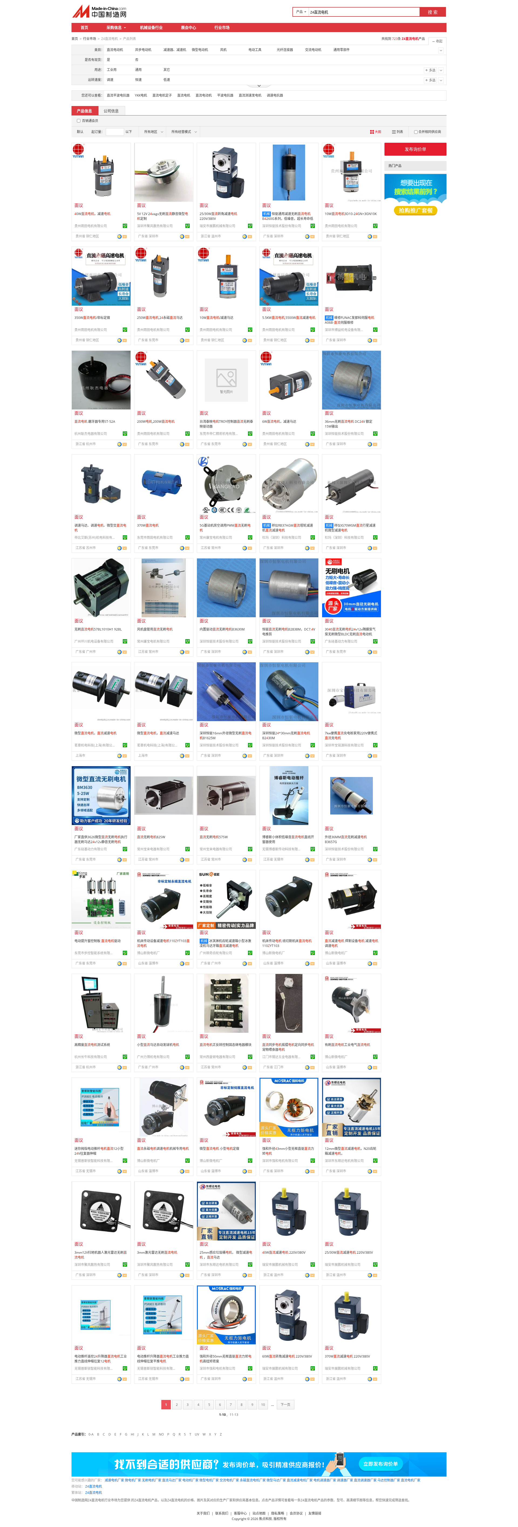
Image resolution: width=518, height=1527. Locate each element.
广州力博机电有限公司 (153, 1057)
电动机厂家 (190, 1480)
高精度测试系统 (92, 1044)
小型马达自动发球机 (158, 1044)
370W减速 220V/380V (347, 1356)
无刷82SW (151, 837)
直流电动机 (204, 95)
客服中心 (240, 1513)
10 (263, 1404)
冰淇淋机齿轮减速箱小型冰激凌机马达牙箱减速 (225, 943)
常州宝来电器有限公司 (153, 849)
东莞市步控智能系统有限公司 (94, 953)
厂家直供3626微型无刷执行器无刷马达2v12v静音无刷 (100, 839)
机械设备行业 (151, 27)
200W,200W (156, 421)
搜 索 (433, 12)
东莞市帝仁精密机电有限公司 (220, 433)
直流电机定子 (162, 95)
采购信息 (114, 27)
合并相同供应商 (429, 131)
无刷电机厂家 (151, 1480)
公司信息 (111, 110)
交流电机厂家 (229, 1480)
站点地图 (259, 1513)
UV (197, 1434)
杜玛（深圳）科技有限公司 (281, 537)
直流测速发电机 (250, 95)
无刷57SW (214, 837)
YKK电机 (141, 95)
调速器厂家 (345, 1480)
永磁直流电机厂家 (253, 1480)
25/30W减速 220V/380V (349, 1252)
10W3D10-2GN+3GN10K (351, 214)
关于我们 (203, 1513)
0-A (91, 1434)
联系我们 (221, 1513)
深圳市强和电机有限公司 (280, 1160)
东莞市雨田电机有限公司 (155, 537)
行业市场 (222, 27)
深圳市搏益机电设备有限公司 (345, 330)
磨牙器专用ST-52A (94, 421)
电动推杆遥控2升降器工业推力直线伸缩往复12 (100, 1359)
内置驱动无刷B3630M (222, 629)
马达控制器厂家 (388, 1480)
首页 (84, 27)
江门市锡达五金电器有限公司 (282, 1057)
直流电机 (183, 95)
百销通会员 (90, 120)
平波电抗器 (225, 95)
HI (132, 1434)
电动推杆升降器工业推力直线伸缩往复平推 (163, 1359)
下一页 (285, 1404)
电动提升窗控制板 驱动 (97, 941)
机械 (266, 214)
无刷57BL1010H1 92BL (98, 629)
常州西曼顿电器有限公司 (217, 1057)
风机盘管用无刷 (155, 629)
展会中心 (188, 27)
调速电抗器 (275, 95)
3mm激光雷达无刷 (157, 1252)
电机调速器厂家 (324, 1480)
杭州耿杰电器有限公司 (90, 433)
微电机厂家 (133, 1480)
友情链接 (314, 1513)
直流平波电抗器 (118, 95)
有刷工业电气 (347, 1044)
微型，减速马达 (158, 733)
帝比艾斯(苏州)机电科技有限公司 (94, 537)
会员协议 (296, 1513)
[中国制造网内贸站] (99, 11)
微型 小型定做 (219, 1148)
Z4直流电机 (93, 1486)
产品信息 (84, 110)
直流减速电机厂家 (300, 1480)
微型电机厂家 (209, 1480)
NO (161, 1434)
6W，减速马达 (279, 421)
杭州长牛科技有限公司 (90, 1057)
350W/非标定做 (92, 317)
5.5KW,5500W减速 (288, 317)
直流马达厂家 (172, 1480)
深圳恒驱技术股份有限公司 (281, 226)
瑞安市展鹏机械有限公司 (217, 226)
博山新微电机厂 (148, 953)
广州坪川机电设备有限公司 (93, 641)
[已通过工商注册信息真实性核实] (125, 226)
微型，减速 (95, 733)
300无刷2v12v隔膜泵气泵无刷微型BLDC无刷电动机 (350, 631)
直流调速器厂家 (365, 1480)
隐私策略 (277, 1513)
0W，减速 (92, 214)
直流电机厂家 (410, 1480)
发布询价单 (415, 149)
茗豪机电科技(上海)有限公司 (94, 745)
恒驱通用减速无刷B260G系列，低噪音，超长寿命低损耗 (287, 219)
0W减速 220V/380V (283, 1252)
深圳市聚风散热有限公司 (155, 226)
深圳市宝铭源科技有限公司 (344, 745)
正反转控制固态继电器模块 (225, 1044)
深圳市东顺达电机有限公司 (344, 1160)
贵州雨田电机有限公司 (90, 226)
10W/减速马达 (216, 317)
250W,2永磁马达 (160, 317)
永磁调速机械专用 (163, 1148)
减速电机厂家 (114, 1480)
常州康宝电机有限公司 (216, 537)
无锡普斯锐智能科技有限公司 (94, 1160)
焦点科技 (265, 1518)
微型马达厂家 (276, 1480)
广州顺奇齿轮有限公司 (216, 953)
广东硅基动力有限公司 (341, 641)
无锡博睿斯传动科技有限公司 (282, 849)
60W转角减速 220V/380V (287, 1356)
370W (148, 525)
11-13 (234, 1414)
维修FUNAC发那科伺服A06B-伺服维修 (349, 320)
